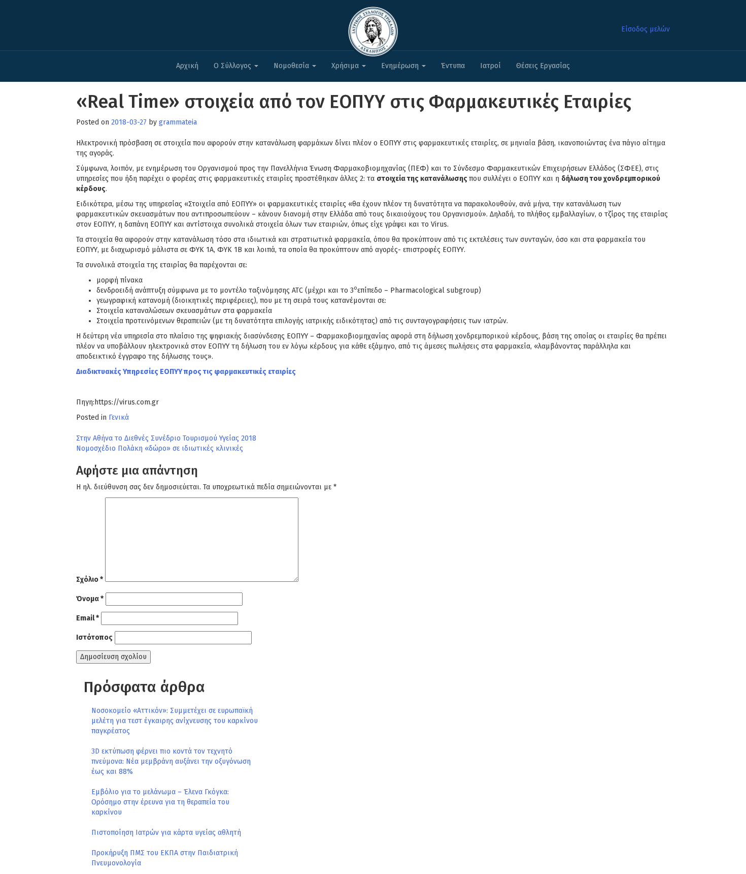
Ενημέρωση (401, 65)
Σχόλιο (89, 579)
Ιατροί (490, 65)
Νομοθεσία (292, 65)
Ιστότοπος (94, 637)
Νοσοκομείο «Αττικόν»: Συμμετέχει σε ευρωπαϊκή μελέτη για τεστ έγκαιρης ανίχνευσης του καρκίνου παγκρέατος (174, 720)
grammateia (178, 122)
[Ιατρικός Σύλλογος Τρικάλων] (373, 28)
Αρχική (187, 65)
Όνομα (90, 599)
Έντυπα (453, 65)
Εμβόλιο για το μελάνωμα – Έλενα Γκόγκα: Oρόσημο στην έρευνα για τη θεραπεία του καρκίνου (160, 802)
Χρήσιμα (346, 65)
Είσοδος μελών (645, 29)
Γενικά (119, 417)
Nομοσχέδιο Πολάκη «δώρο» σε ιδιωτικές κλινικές (159, 448)
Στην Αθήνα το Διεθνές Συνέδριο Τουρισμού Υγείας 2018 (166, 438)
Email (87, 618)
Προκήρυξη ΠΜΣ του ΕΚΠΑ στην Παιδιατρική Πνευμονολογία (164, 858)
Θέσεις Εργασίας (543, 65)
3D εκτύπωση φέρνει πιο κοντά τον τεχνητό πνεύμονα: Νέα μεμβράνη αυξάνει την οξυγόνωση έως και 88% (171, 761)
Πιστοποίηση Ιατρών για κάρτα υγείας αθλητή (166, 832)
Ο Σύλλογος (233, 65)
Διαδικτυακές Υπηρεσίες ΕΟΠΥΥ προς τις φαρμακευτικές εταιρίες (186, 371)
